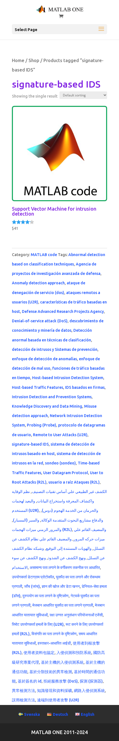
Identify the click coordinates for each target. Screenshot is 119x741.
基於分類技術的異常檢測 (50, 672)
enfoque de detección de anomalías (44, 359)
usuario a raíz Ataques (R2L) (74, 482)
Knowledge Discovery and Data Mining (47, 406)
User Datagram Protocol (65, 473)
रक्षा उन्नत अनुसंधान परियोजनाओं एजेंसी (76, 615)
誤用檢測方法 (23, 700)
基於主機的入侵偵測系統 (62, 662)
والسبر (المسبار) (26, 520)
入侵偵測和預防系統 (73, 652)
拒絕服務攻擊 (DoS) (60, 681)
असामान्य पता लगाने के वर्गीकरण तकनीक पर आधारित (65, 567)
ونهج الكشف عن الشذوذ (67, 558)
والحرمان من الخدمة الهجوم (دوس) (70, 510)
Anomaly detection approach (38, 283)
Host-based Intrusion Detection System (67, 377)
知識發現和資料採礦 (54, 690)
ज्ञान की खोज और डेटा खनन (61, 586)
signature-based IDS (30, 444)
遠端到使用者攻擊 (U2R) (58, 700)
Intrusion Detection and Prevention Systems (52, 397)
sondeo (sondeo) (60, 463)
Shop (34, 60)
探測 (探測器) (91, 681)
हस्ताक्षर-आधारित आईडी (54, 643)
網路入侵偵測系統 (89, 690)
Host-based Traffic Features (37, 387)
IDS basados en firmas (85, 387)
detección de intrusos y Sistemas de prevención (54, 349)
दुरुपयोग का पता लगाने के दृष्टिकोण (45, 596)
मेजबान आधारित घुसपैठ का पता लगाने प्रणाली (62, 605)
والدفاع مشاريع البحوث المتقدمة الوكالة (72, 520)
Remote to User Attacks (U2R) (60, 435)
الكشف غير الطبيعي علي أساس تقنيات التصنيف (69, 491)
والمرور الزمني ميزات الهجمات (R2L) (42, 529)
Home (18, 60)
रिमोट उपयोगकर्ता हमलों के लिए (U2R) (38, 624)
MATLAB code (44, 254)
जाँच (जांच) (32, 586)
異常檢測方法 (23, 690)
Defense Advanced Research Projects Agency (63, 311)
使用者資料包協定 (39, 652)
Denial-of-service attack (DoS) (40, 321)
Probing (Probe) (41, 425)
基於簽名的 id (30, 681)
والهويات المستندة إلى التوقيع (69, 548)
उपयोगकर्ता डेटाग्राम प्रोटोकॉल (33, 577)
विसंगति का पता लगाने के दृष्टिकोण (54, 634)
